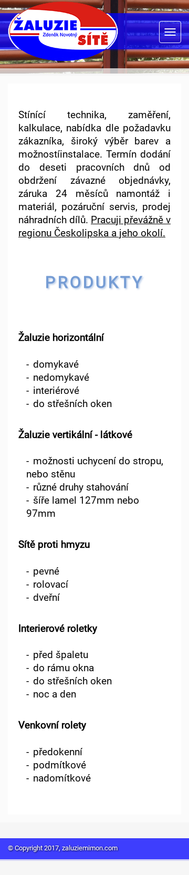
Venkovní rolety (52, 726)
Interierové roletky (57, 629)
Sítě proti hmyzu (54, 545)
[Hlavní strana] (63, 33)
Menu (170, 32)
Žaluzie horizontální (61, 338)
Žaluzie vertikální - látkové (75, 436)
